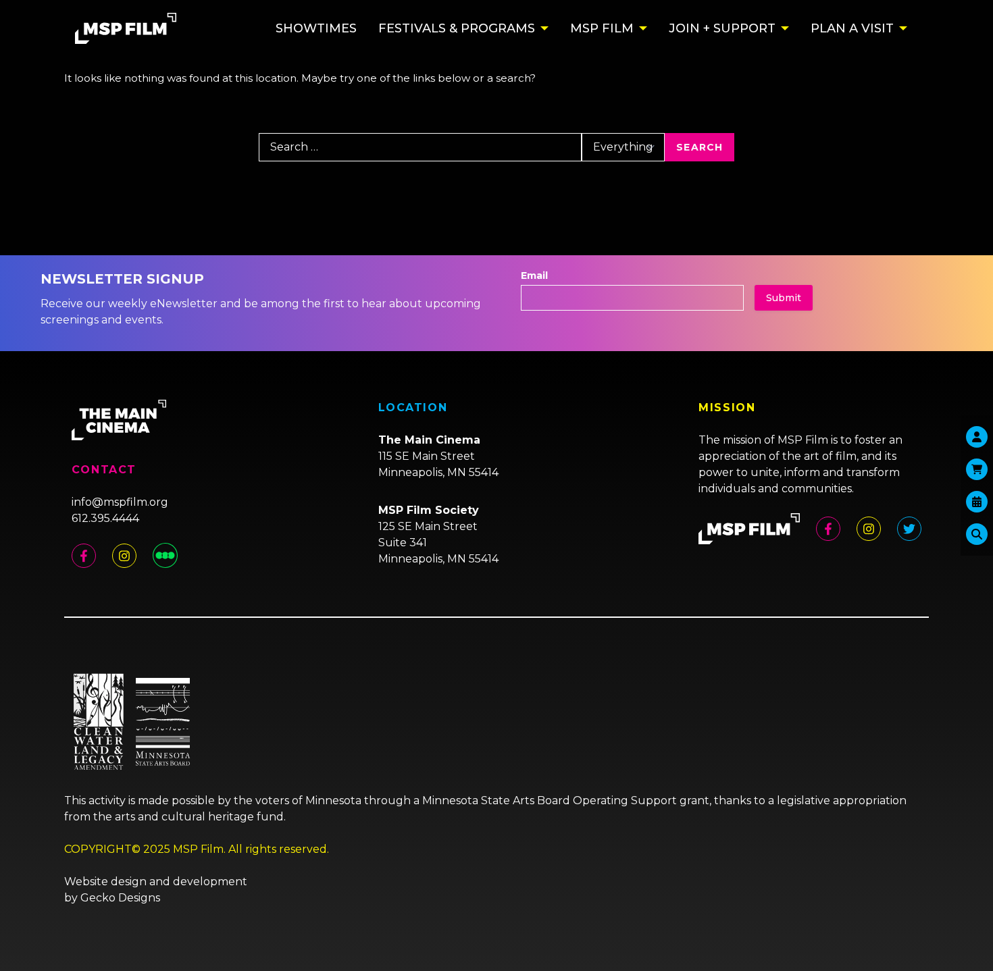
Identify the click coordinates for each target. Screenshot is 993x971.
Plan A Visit (852, 28)
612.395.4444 (105, 518)
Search (699, 147)
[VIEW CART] (977, 469)
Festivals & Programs (456, 28)
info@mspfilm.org (120, 502)
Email (534, 275)
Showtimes (316, 28)
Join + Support (722, 28)
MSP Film (602, 28)
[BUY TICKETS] (977, 502)
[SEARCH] (977, 534)
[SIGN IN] (977, 437)
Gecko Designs (120, 897)
